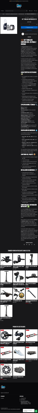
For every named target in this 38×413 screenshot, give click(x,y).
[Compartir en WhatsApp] (29, 245)
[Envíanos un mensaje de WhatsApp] (36, 411)
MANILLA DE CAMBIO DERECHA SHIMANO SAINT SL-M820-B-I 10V (5, 301)
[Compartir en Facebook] (24, 245)
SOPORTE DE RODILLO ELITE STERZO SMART (32, 359)
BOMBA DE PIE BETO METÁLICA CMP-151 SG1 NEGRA (5, 284)
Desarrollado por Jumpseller (15, 409)
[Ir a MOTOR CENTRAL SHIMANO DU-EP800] (19, 370)
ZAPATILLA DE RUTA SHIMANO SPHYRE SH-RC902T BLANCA (19, 360)
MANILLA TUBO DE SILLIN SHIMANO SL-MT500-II (31, 284)
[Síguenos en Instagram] (5, 392)
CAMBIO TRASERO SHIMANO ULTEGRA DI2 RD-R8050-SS (18, 343)
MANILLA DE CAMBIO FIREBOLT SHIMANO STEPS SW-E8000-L (18, 267)
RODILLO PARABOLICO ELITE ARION (30, 342)
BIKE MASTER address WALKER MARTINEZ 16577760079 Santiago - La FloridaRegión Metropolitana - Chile (26, 402)
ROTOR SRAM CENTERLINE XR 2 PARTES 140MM (5, 377)
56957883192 (23, 399)
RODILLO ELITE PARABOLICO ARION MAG (5, 359)
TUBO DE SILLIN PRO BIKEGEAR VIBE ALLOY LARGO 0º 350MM (31, 301)
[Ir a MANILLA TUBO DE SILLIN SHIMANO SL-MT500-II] (32, 277)
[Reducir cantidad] (22, 24)
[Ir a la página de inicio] (19, 6)
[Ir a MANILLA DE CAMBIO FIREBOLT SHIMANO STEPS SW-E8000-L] (19, 259)
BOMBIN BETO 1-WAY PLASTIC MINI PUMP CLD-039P (31, 267)
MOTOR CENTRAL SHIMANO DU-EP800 (18, 376)
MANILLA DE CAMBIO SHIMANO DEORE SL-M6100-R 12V (6, 267)
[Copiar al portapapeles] (34, 245)
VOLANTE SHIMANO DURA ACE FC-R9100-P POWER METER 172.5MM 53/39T (6, 343)
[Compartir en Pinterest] (32, 245)
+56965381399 (23, 398)
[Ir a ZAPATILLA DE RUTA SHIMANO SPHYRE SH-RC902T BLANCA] (19, 353)
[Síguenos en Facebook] (6, 392)
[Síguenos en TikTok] (8, 392)
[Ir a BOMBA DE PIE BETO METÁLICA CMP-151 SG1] (6, 311)
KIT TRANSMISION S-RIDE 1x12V (17, 300)
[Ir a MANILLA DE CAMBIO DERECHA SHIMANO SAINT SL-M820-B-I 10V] (6, 294)
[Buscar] (27, 11)
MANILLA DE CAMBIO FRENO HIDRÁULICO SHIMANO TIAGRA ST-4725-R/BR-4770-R (18, 284)
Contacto (2, 398)
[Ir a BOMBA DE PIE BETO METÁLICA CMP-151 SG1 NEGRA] (6, 277)
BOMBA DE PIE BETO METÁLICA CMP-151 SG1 (5, 319)
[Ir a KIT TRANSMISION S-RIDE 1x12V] (19, 294)
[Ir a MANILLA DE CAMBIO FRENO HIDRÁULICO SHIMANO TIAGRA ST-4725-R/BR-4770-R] (19, 277)
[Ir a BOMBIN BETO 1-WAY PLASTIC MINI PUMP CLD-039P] (32, 259)
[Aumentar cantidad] (37, 24)
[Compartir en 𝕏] (27, 245)
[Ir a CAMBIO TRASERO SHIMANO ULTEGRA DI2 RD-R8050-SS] (19, 335)
